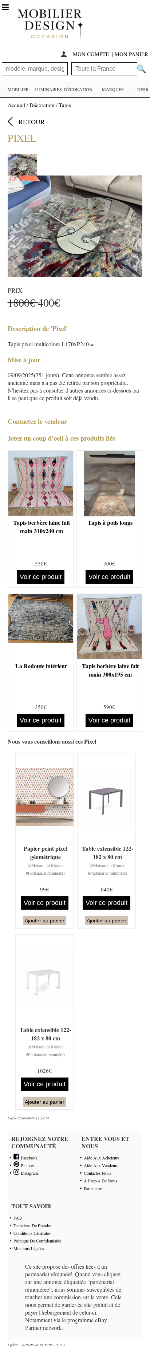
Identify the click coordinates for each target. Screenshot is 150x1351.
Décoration (78, 89)
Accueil (16, 105)
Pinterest (27, 1165)
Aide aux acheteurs (101, 1158)
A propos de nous (100, 1180)
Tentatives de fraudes (32, 1225)
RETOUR (32, 121)
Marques (113, 89)
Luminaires (48, 89)
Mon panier (131, 54)
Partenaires (93, 1188)
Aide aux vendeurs (101, 1165)
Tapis (65, 105)
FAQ (17, 1218)
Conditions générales (32, 1233)
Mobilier (18, 89)
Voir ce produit (41, 576)
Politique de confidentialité (37, 1241)
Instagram (28, 1173)
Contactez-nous (97, 1173)
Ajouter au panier (44, 920)
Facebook (28, 1158)
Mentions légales (28, 1248)
